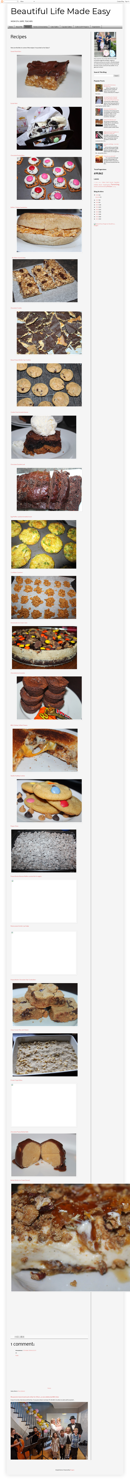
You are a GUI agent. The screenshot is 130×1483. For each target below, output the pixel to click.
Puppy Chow (14, 826)
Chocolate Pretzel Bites (17, 155)
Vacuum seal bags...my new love (111, 144)
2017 (97, 205)
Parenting (115, 184)
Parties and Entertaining (100, 186)
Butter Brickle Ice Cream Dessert (20, 1180)
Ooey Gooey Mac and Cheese (19, 1030)
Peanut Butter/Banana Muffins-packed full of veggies (26, 876)
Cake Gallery (55, 27)
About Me (19, 27)
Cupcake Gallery (67, 27)
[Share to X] (19, 1337)
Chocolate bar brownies (18, 673)
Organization (96, 27)
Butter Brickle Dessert (110, 120)
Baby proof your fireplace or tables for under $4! (111, 132)
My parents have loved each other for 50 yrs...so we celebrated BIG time (35, 1397)
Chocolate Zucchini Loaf (18, 464)
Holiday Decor (98, 184)
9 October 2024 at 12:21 (29, 1350)
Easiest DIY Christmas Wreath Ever (110, 85)
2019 (97, 200)
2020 (97, 195)
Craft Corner (109, 182)
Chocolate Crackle (16, 308)
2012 (97, 216)
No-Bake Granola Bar (18, 257)
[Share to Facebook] (21, 1337)
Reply (17, 1355)
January (97, 197)
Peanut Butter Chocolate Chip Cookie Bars (23, 979)
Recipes (27, 27)
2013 (97, 214)
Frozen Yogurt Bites (16, 1080)
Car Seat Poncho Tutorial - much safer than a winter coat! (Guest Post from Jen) (111, 98)
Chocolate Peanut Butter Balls (19, 1132)
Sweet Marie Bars (16, 51)
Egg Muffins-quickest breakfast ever (21, 516)
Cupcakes (116, 182)
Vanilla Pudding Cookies (18, 776)
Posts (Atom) (21, 1391)
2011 (97, 219)
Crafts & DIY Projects (82, 27)
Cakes (103, 182)
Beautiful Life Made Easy (60, 11)
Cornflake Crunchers (17, 572)
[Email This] (16, 1337)
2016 (97, 207)
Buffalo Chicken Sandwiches (19, 207)
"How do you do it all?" (110, 156)
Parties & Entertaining (40, 27)
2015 (97, 209)
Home (11, 27)
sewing (114, 186)
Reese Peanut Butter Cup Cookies (21, 360)
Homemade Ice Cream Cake (19, 623)
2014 (97, 212)
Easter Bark (14, 103)
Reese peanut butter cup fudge (20, 926)
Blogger (72, 1470)
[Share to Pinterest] (23, 1337)
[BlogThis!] (18, 1337)
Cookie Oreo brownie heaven (19, 412)
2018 (97, 202)
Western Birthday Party (110, 109)
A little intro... (97, 182)
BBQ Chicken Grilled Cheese (19, 725)
